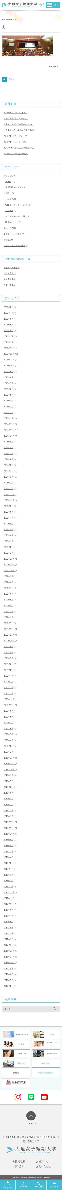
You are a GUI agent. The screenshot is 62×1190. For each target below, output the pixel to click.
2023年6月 (8, 524)
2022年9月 (8, 576)
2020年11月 (9, 705)
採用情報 (16, 1073)
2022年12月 (9, 559)
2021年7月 (8, 658)
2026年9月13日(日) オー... (15, 113)
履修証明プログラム (14, 187)
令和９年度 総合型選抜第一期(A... (18, 124)
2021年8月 (8, 652)
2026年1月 (8, 348)
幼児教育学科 (10, 273)
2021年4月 (8, 676)
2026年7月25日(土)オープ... (16, 154)
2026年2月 (8, 342)
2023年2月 (8, 547)
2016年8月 (8, 974)
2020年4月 (8, 740)
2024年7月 (8, 453)
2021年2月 (8, 687)
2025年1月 (8, 418)
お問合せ (8, 193)
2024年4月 (8, 471)
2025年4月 (8, 401)
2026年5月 (8, 325)
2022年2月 (8, 617)
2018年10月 (9, 834)
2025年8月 (8, 377)
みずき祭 (9, 210)
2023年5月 (8, 529)
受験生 (7, 240)
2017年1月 (8, 945)
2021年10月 (9, 641)
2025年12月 (9, 354)
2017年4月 (8, 927)
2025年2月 (8, 412)
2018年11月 (9, 828)
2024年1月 (8, 488)
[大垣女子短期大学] (19, 5)
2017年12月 (9, 892)
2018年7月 (8, 851)
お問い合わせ (45, 1063)
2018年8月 (8, 846)
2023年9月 (8, 506)
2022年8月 (8, 582)
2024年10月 (9, 436)
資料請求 (19, 1166)
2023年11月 (9, 500)
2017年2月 (8, 939)
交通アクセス (43, 1161)
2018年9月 (8, 840)
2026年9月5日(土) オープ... (16, 118)
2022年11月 (9, 565)
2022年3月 (8, 611)
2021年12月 (9, 629)
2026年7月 (8, 313)
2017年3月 (8, 933)
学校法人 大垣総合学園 (45, 1073)
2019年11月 (9, 764)
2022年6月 (8, 594)
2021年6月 (8, 664)
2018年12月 (9, 822)
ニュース (8, 228)
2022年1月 (8, 623)
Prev (11, 79)
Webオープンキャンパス (16, 205)
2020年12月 (9, 699)
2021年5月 (8, 670)
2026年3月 (8, 336)
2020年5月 (8, 734)
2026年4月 (8, 330)
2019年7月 (8, 781)
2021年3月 (8, 682)
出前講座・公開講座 (12, 234)
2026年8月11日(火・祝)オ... (16, 142)
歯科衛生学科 (10, 279)
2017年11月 (9, 898)
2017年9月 (8, 910)
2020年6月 (8, 728)
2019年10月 (9, 769)
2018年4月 (8, 869)
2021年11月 (9, 635)
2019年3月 (8, 805)
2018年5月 (8, 863)
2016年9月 (8, 968)
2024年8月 (8, 447)
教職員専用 (18, 1161)
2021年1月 (8, 693)
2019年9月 (8, 775)
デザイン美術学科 (12, 268)
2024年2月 (8, 483)
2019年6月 (8, 787)
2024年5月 (8, 465)
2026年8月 (8, 307)
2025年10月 (9, 366)
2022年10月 (9, 570)
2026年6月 (8, 319)
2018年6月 (8, 857)
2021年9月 (8, 646)
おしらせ (8, 176)
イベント (8, 199)
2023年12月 (9, 494)
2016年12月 (9, 951)
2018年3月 (8, 875)
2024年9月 (8, 442)
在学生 (8, 181)
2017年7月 (8, 916)
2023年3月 (8, 541)
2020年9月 (8, 711)
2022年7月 (8, 588)
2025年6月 (8, 389)
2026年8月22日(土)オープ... (16, 136)
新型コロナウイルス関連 (14, 245)
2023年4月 (8, 535)
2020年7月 (8, 723)
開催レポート (11, 222)
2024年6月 (8, 459)
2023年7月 (8, 518)
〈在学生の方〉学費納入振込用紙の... (20, 130)
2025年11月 (9, 360)
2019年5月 (8, 793)
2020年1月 (8, 752)
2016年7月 (8, 980)
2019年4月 (8, 799)
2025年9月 (8, 371)
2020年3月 (8, 746)
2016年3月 (8, 986)
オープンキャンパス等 (15, 216)
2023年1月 (8, 553)
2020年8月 (8, 717)
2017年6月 (8, 922)
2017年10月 (9, 904)
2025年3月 (8, 407)
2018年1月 (8, 886)
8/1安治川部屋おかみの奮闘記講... (19, 148)
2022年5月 (8, 600)
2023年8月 (8, 512)
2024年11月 (9, 430)
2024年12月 (9, 424)
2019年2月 (8, 810)
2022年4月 (8, 606)
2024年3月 (8, 477)
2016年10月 (9, 962)
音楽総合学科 (10, 285)
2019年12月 (9, 758)
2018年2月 (8, 881)
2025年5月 (8, 395)
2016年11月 (9, 957)
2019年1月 (8, 816)
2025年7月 (8, 383)
